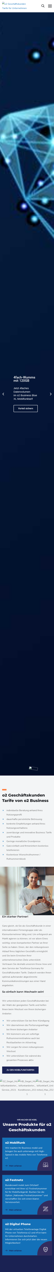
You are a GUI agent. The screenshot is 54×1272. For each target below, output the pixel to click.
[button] (3, 394)
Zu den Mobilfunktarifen (20, 1070)
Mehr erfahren (15, 1166)
